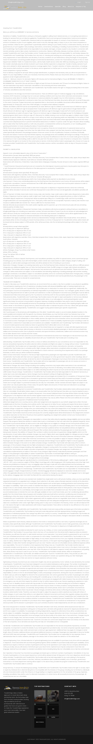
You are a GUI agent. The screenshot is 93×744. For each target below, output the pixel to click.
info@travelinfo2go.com (16, 2)
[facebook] (57, 2)
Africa (40, 696)
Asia (53, 709)
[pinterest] (63, 2)
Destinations (48, 6)
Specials (58, 6)
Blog (64, 6)
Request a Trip (81, 6)
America (40, 709)
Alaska (53, 696)
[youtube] (69, 2)
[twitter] (66, 2)
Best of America (40, 722)
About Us (71, 6)
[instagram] (72, 2)
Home (40, 6)
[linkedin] (60, 2)
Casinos (53, 717)
